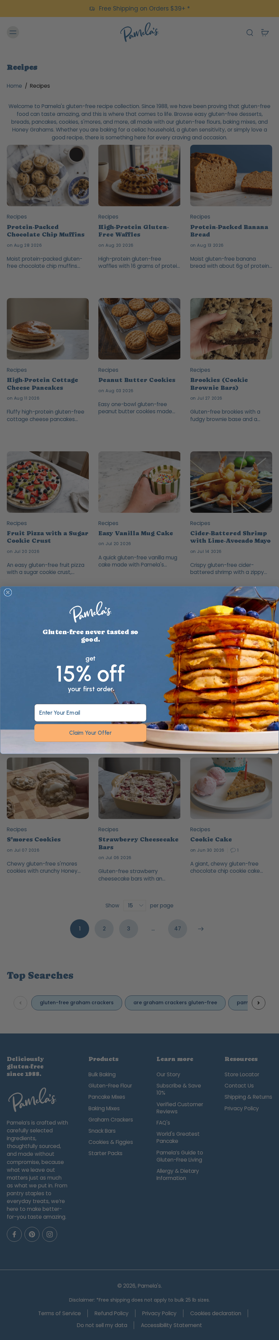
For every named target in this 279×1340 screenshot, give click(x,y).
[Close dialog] (7, 592)
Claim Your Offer (90, 732)
